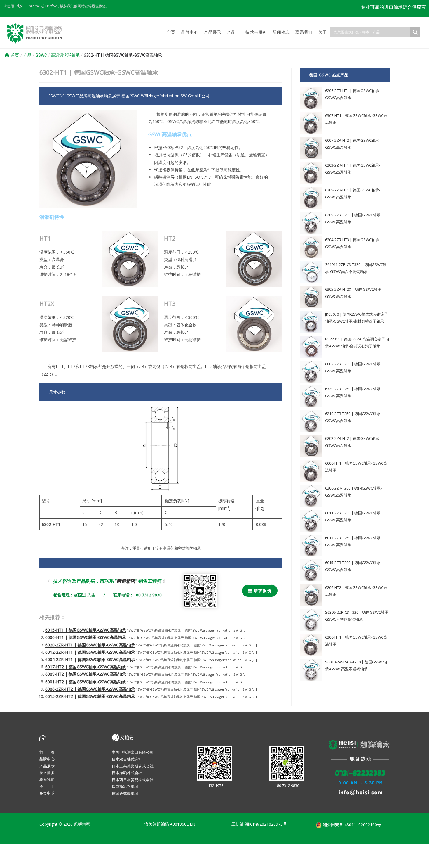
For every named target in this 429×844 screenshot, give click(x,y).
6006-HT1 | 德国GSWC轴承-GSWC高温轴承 (85, 637)
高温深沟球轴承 (65, 55)
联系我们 (47, 779)
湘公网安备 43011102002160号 (351, 824)
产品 (27, 55)
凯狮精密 (126, 581)
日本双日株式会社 (127, 759)
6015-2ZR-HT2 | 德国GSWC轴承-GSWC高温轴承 (90, 696)
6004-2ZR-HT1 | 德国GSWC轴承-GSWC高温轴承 (90, 659)
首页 (15, 55)
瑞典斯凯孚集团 (125, 786)
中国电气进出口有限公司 (133, 752)
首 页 (47, 752)
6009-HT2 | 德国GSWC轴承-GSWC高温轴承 (85, 674)
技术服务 (47, 772)
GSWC (41, 55)
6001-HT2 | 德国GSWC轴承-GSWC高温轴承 (85, 681)
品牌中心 (47, 759)
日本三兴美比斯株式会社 (133, 766)
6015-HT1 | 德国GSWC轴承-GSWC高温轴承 (85, 630)
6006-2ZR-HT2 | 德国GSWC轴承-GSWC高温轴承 (90, 689)
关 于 (47, 786)
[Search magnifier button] (415, 32)
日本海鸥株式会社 (127, 772)
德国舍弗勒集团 (125, 793)
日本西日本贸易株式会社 (133, 779)
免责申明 (47, 793)
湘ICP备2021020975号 (266, 824)
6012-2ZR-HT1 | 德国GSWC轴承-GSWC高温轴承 (90, 652)
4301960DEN (182, 824)
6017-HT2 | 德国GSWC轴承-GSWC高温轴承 (85, 667)
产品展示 (47, 766)
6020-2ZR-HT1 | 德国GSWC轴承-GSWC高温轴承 (90, 645)
